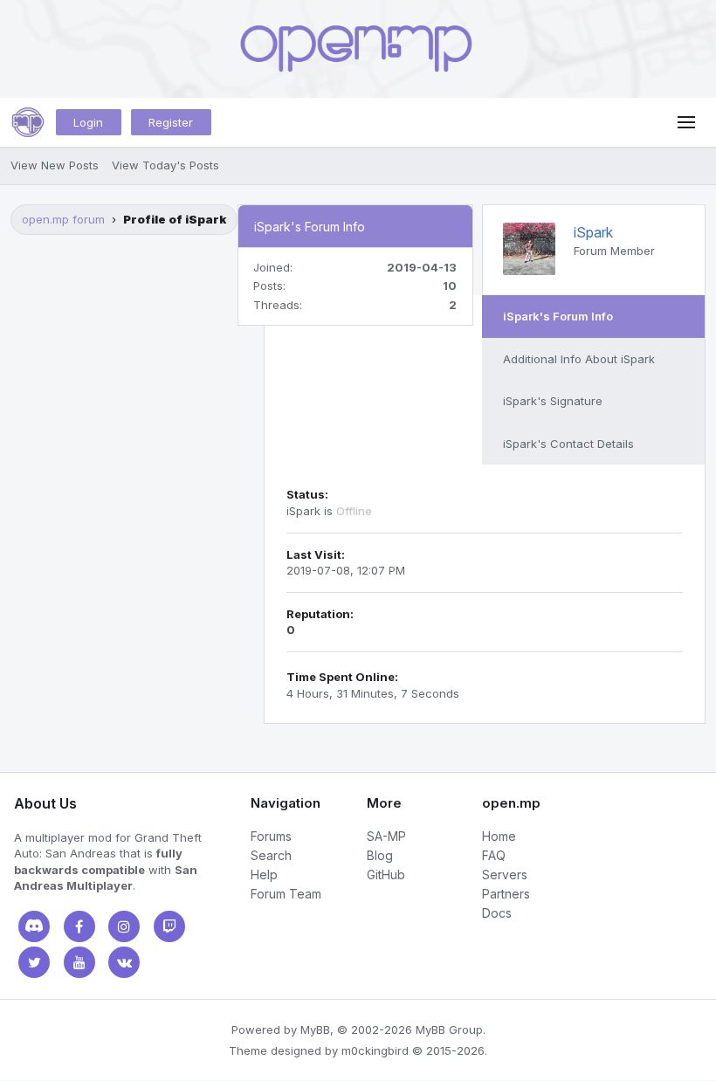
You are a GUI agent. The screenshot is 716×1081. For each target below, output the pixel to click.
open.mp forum (63, 219)
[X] (34, 962)
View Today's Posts (165, 165)
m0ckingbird (375, 1050)
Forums (271, 836)
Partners (506, 893)
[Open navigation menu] (686, 122)
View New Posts (54, 165)
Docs (497, 912)
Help (264, 874)
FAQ (494, 855)
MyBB (315, 1029)
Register (170, 122)
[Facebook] (79, 926)
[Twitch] (169, 926)
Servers (504, 874)
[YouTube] (79, 962)
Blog (380, 855)
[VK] (124, 962)
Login (88, 122)
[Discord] (34, 926)
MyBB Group (449, 1029)
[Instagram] (124, 926)
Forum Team (286, 893)
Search (271, 855)
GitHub (386, 874)
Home (499, 836)
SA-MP (386, 836)
